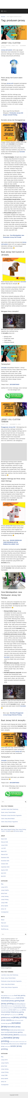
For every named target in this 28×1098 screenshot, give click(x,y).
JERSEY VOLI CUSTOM (10, 43)
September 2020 (5, 867)
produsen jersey (15, 1043)
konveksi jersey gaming (14, 1032)
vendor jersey (7, 1046)
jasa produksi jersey (5, 1009)
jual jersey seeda (20, 1020)
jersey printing (20, 1017)
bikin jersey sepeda (18, 831)
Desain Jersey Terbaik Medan (8, 812)
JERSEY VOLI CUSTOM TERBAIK (10, 420)
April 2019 (3, 873)
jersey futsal (4, 893)
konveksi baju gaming (6, 1023)
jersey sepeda (4, 905)
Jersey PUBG (4, 902)
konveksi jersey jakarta (10, 1035)
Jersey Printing (6, 45)
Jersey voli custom (6, 50)
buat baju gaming (19, 995)
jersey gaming (19, 1012)
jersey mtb (9, 1017)
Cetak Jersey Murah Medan (8, 818)
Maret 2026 (4, 839)
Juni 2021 (3, 848)
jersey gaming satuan (14, 1014)
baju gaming (4, 995)
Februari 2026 (4, 842)
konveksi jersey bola (14, 1030)
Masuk (2, 919)
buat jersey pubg (18, 1004)
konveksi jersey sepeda (13, 1041)
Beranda (3, 16)
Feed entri (3, 922)
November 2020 (5, 860)
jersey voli (14, 45)
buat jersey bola (13, 998)
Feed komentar (4, 926)
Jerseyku (4, 367)
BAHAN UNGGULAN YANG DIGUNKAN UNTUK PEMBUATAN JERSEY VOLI (12, 542)
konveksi (22, 151)
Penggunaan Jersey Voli (8, 427)
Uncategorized (4, 912)
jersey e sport (19, 1009)
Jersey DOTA (4, 887)
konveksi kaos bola (6, 1043)
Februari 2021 (4, 854)
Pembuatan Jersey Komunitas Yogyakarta (11, 815)
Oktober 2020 (4, 863)
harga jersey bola (11, 1007)
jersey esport (12, 1010)
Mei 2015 (3, 876)
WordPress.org (4, 929)
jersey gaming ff (5, 1014)
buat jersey (5, 998)
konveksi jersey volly (22, 1041)
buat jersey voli (19, 1005)
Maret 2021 (4, 851)
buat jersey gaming (12, 1001)
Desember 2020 (5, 857)
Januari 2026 (4, 845)
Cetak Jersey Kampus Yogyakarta (9, 821)
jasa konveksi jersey (20, 1007)
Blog (2, 884)
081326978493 (14, 782)
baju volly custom (10, 995)
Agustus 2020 (4, 870)
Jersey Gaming (4, 896)
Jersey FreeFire (5, 890)
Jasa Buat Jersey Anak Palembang (9, 809)
